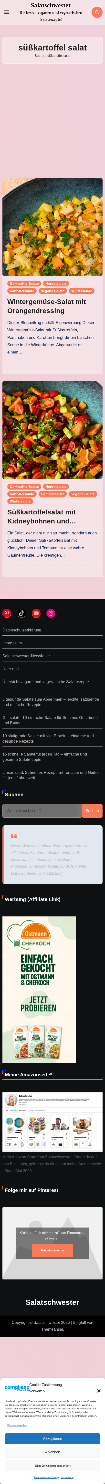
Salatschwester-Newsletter (26, 656)
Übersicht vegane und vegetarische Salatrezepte (45, 682)
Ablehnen (52, 1452)
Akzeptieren (52, 1438)
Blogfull (79, 1322)
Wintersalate (81, 291)
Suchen (14, 794)
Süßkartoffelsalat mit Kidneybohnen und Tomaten (41, 521)
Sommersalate (52, 494)
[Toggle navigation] (6, 12)
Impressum (67, 1477)
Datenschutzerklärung (46, 1477)
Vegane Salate (52, 291)
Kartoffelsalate (22, 291)
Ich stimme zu (52, 1250)
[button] (96, 1388)
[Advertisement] (52, 121)
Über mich (11, 669)
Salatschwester (51, 5)
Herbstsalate (56, 283)
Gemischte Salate (24, 283)
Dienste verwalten (17, 1425)
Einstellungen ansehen (53, 1465)
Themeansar (52, 1329)
